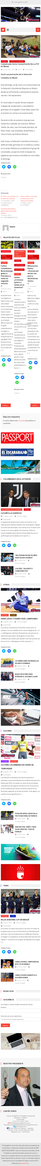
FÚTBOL (4, 61)
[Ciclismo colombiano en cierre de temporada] (20, 746)
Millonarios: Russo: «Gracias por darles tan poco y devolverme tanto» (33, 273)
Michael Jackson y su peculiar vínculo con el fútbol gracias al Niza (7, 405)
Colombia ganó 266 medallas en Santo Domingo (27, 662)
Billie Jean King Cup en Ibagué (15, 919)
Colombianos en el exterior (19, 253)
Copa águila (6, 251)
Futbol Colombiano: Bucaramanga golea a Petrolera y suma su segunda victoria (7, 274)
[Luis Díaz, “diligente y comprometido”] (7, 570)
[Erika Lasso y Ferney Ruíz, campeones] (20, 600)
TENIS (6, 885)
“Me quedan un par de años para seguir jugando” (26, 556)
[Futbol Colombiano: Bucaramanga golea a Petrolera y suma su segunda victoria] (7, 245)
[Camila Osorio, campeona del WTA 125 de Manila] (7, 963)
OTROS (6, 584)
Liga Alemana (19, 265)
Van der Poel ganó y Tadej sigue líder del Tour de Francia (25, 829)
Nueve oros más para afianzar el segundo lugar (26, 675)
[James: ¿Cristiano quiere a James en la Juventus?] (20, 245)
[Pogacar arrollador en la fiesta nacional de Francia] (7, 815)
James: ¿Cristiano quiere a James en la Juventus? (19, 282)
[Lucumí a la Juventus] (20, 494)
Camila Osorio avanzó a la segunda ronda (26, 976)
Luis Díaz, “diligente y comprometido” (24, 569)
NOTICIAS (5, 615)
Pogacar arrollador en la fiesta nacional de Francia (26, 814)
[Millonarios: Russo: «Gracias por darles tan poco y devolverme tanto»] (34, 245)
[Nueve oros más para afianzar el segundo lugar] (7, 676)
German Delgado (22, 516)
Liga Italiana (19, 270)
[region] (20, 14)
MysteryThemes (24, 1163)
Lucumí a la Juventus (11, 513)
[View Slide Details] (20, 14)
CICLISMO (7, 730)
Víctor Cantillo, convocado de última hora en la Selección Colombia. (29, 198)
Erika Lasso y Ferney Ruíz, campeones (19, 618)
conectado (21, 420)
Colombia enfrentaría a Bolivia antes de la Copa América (8, 211)
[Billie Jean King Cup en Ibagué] (20, 901)
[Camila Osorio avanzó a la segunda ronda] (7, 977)
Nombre (3, 1007)
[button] (20, 46)
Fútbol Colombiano (17, 61)
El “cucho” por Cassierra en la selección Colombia (9, 197)
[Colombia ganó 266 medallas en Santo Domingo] (7, 662)
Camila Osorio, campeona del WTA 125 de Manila (27, 962)
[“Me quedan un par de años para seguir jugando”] (7, 557)
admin (19, 69)
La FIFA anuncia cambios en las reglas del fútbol (36, 405)
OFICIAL (4, 263)
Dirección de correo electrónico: (11, 1016)
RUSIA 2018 (8, 991)
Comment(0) (29, 69)
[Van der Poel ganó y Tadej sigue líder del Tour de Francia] (7, 828)
